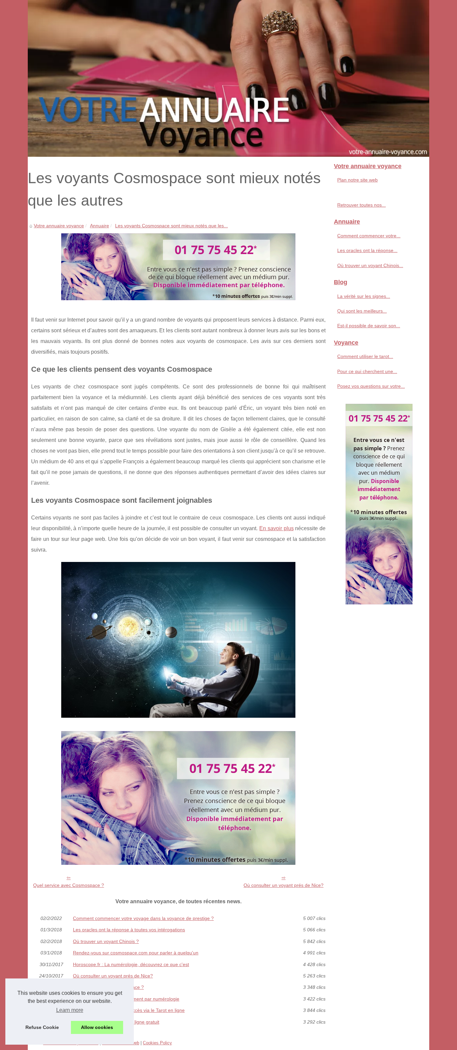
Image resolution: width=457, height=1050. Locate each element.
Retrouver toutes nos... (361, 205)
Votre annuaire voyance (59, 225)
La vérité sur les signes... (363, 296)
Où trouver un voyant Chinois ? (106, 941)
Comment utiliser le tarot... (365, 356)
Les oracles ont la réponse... (367, 250)
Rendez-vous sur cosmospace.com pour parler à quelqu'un (135, 952)
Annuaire (99, 225)
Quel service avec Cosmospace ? (68, 885)
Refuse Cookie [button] (42, 1027)
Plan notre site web (357, 180)
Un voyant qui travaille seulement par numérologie (126, 999)
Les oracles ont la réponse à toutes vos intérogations (129, 929)
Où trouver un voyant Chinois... (370, 265)
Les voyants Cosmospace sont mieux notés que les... (171, 225)
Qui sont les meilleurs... (362, 311)
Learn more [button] (69, 1010)
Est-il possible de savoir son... (368, 325)
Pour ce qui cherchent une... (367, 371)
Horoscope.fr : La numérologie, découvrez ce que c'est (131, 964)
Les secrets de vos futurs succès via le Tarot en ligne (129, 1010)
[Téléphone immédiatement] (178, 298)
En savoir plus (276, 528)
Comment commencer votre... (368, 235)
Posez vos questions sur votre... (371, 386)
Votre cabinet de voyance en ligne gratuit (116, 1022)
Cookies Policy (157, 1042)
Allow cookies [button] (97, 1027)
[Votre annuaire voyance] (228, 78)
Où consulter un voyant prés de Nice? (284, 885)
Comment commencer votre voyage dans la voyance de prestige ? (143, 918)
